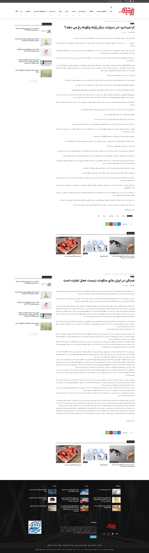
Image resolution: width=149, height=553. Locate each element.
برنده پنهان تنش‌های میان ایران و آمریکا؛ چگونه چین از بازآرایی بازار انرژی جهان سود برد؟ (70, 499)
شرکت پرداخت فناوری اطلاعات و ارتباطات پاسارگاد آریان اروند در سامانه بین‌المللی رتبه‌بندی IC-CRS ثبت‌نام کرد (28, 61)
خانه (134, 21)
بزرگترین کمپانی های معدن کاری (38, 506)
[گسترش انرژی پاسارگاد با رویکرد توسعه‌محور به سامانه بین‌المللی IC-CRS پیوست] (46, 42)
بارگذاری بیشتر (34, 80)
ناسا (99, 215)
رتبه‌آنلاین (78, 549)
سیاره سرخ (111, 215)
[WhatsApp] (107, 224)
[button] (111, 7)
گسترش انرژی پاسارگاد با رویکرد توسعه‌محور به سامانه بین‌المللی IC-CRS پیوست (27, 39)
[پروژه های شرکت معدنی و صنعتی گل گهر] (52, 500)
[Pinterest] (111, 224)
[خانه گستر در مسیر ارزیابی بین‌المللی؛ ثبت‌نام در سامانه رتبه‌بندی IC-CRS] (46, 32)
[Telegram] (131, 1)
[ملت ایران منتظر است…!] (116, 492)
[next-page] (131, 262)
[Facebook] (125, 1)
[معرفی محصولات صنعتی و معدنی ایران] (52, 492)
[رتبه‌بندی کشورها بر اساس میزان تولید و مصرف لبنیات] (84, 492)
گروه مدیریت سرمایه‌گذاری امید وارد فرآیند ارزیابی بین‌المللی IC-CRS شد (28, 50)
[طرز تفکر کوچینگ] (95, 245)
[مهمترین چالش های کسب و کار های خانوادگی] (116, 508)
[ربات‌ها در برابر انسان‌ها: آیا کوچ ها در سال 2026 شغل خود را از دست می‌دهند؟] (122, 245)
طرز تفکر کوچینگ (104, 256)
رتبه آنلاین (126, 43)
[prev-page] (133, 262)
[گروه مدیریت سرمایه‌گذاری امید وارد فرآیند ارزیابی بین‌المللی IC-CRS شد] (46, 52)
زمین (118, 215)
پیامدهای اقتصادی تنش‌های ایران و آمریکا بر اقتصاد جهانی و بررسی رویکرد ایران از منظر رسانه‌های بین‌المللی (70, 508)
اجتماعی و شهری (114, 253)
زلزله (123, 215)
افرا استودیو (38, 549)
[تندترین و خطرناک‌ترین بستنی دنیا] (68, 245)
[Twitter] (133, 1)
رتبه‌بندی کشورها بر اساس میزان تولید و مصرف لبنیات (70, 490)
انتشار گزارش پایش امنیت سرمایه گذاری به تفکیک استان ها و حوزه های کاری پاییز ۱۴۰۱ (102, 499)
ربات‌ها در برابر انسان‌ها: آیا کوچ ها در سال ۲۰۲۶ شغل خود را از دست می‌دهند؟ (123, 256)
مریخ (104, 215)
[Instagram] (128, 1)
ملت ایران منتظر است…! (104, 489)
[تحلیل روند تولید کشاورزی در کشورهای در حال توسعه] (46, 73)
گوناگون (129, 21)
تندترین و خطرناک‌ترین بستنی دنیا (73, 256)
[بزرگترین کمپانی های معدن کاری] (52, 508)
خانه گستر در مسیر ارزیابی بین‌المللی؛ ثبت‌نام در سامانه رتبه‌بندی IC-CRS (27, 29)
